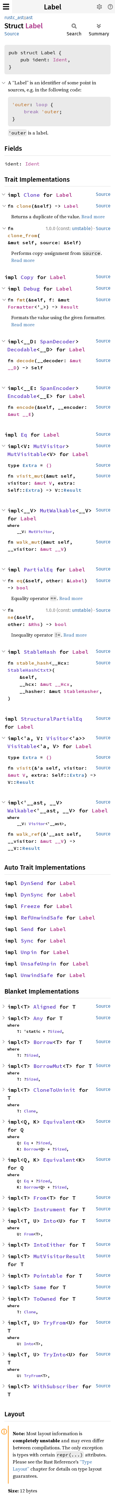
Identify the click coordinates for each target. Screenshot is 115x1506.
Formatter (21, 307)
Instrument (49, 1209)
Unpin (29, 952)
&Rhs (34, 624)
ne (11, 617)
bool (22, 588)
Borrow (43, 1042)
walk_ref (28, 834)
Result (69, 307)
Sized (56, 1031)
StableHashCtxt (28, 670)
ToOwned (44, 1298)
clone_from (22, 235)
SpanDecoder (57, 341)
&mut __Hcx (55, 684)
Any (38, 1018)
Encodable (22, 396)
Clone (32, 194)
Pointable (48, 1275)
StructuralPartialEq (51, 718)
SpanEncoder (57, 388)
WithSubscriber (56, 1386)
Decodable (22, 349)
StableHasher (81, 691)
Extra (29, 465)
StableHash (40, 651)
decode (25, 360)
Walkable (20, 810)
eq (19, 581)
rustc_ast (14, 17)
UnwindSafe (37, 975)
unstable (81, 228)
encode (25, 407)
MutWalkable (57, 510)
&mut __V (52, 549)
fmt (21, 300)
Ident (60, 60)
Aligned (44, 1006)
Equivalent (59, 1121)
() (49, 465)
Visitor (57, 738)
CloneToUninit (54, 1090)
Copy (27, 277)
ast (29, 17)
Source (11, 34)
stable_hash (33, 663)
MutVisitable (26, 454)
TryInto (54, 1354)
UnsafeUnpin (38, 963)
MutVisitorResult (59, 1256)
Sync (27, 940)
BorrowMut (48, 1066)
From (39, 1197)
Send (27, 929)
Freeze (30, 906)
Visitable (22, 746)
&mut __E (19, 414)
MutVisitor (49, 446)
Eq (24, 434)
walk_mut (28, 542)
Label (52, 7)
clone (24, 206)
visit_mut (30, 476)
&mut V (43, 483)
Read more (93, 216)
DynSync (32, 894)
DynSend (32, 883)
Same (39, 1287)
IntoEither (49, 1244)
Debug (32, 288)
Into (49, 1220)
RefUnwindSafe (42, 917)
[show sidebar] (6, 6)
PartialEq (38, 569)
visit (24, 768)
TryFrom (54, 1322)
